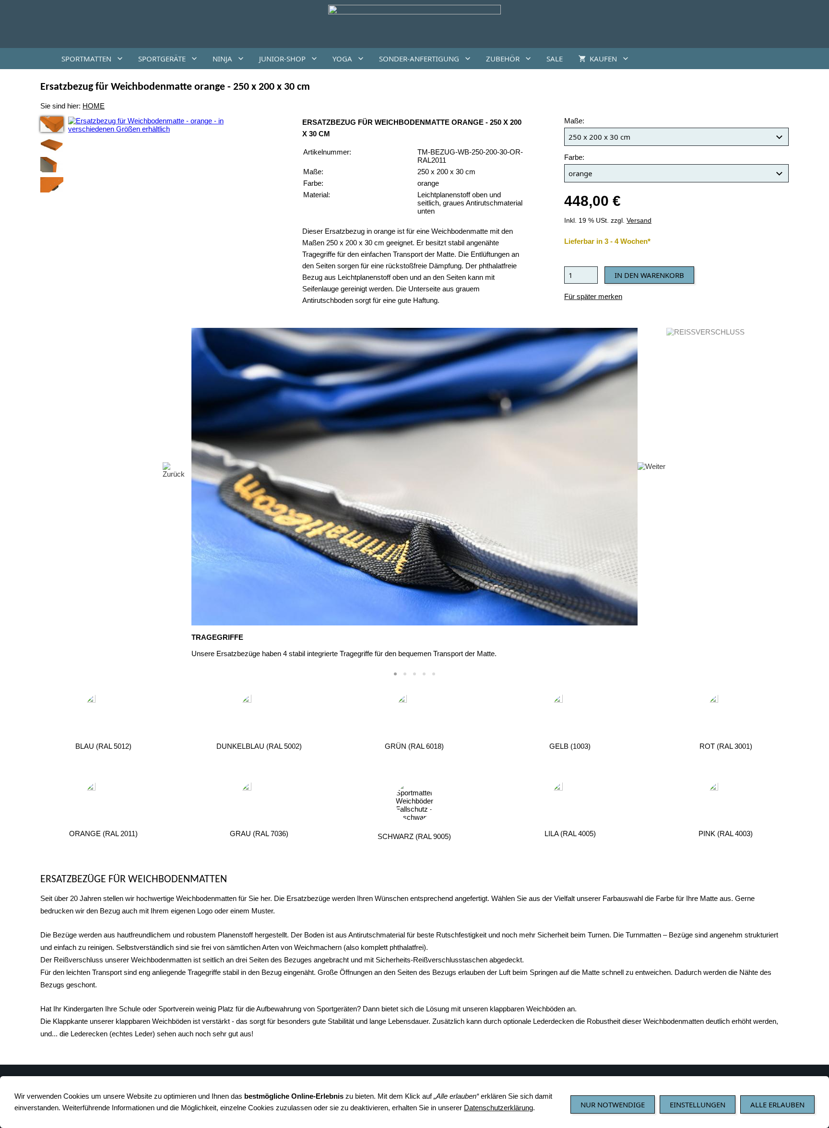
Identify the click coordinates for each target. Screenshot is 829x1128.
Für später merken (593, 296)
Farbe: (574, 157)
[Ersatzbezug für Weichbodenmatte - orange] (51, 124)
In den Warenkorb (649, 275)
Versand (639, 220)
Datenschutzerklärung (498, 1108)
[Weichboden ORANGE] (51, 144)
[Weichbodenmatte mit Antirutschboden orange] (51, 164)
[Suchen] (786, 58)
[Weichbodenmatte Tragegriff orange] (51, 184)
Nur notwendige (612, 1104)
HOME (94, 106)
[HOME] (42, 58)
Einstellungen (697, 1104)
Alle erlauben (777, 1104)
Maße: (574, 121)
